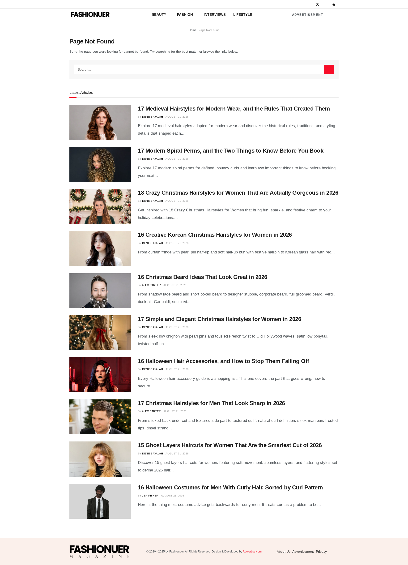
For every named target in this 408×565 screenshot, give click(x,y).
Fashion (185, 15)
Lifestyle (242, 15)
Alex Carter (151, 285)
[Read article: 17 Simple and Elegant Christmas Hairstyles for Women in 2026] (100, 332)
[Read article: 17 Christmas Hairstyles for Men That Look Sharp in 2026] (100, 416)
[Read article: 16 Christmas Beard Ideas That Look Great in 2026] (100, 290)
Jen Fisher (150, 495)
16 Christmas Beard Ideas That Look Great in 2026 (202, 277)
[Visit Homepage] (90, 14)
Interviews (215, 15)
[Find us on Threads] (333, 4)
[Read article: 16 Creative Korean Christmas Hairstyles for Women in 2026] (100, 248)
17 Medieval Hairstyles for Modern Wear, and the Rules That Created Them (234, 108)
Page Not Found (209, 30)
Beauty (159, 15)
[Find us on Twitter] (317, 4)
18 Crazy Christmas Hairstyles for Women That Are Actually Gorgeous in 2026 (238, 192)
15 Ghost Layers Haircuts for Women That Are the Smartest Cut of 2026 (230, 445)
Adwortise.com (252, 551)
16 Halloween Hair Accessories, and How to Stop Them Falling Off (223, 361)
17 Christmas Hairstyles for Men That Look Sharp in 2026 (211, 403)
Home (192, 30)
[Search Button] (329, 69)
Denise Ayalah (152, 116)
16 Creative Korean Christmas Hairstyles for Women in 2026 (215, 234)
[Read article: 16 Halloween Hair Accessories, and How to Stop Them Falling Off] (100, 374)
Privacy (321, 551)
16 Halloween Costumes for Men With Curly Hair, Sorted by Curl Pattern (230, 487)
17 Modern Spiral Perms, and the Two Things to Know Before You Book (230, 150)
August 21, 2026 (177, 116)
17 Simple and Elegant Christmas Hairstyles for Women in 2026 (219, 319)
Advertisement (307, 15)
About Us (283, 551)
